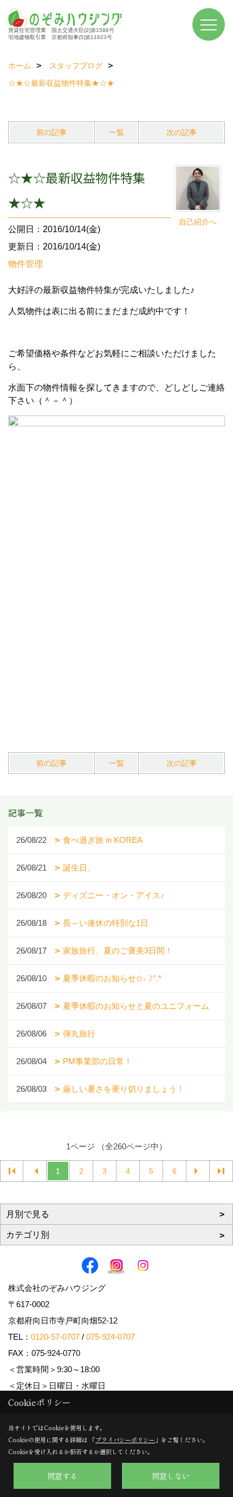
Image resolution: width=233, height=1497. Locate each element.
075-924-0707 (110, 1336)
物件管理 (25, 263)
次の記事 (181, 132)
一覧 (116, 132)
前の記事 (51, 132)
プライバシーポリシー (125, 1439)
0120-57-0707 (55, 1336)
